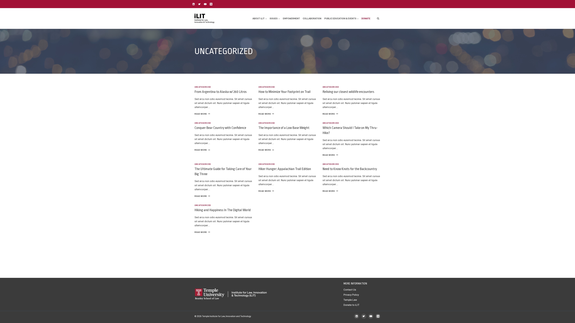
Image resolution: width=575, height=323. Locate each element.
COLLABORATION (312, 18)
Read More (202, 114)
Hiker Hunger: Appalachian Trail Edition (284, 169)
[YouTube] (205, 4)
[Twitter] (199, 4)
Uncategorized (203, 87)
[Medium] (211, 4)
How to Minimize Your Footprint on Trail (284, 92)
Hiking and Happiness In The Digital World (223, 210)
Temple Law (350, 299)
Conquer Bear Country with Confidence (220, 128)
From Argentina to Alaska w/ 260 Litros (221, 92)
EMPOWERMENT (291, 18)
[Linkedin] (193, 4)
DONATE (365, 18)
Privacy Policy (351, 294)
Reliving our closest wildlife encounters (348, 92)
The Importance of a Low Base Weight (283, 128)
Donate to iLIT (351, 304)
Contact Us (350, 289)
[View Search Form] (378, 18)
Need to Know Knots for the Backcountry (350, 169)
